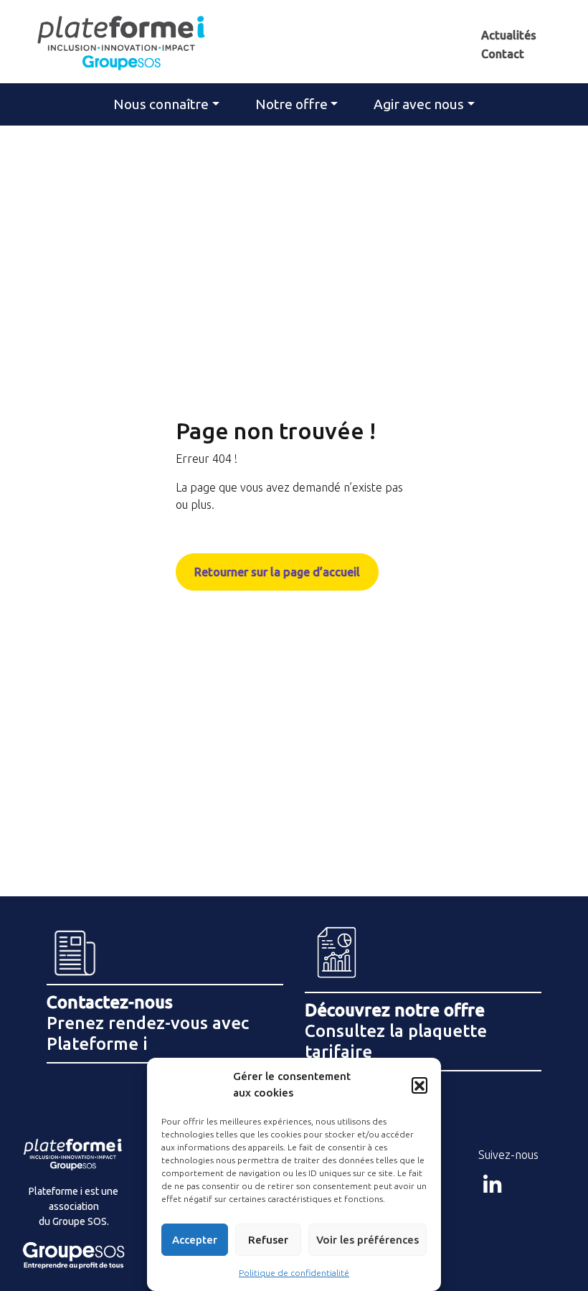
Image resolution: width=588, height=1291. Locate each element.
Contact (502, 53)
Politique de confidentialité (294, 1272)
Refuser (268, 1240)
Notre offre (291, 104)
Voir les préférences (367, 1240)
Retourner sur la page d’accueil (277, 571)
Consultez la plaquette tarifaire (396, 1030)
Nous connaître (161, 104)
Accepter (194, 1240)
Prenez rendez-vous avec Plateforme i (148, 1022)
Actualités (508, 35)
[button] (419, 1085)
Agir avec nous (419, 104)
